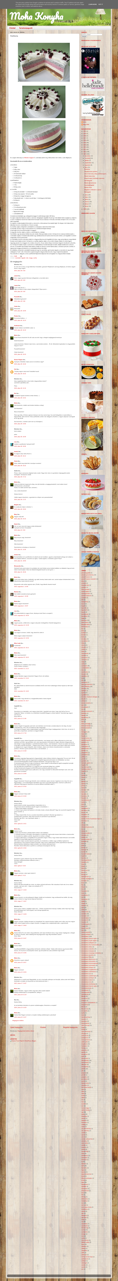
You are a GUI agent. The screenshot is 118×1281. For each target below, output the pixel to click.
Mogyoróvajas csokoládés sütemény (94, 178)
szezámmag (84, 1151)
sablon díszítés (85, 1110)
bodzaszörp (84, 626)
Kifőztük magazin (29, 157)
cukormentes (85, 653)
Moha (15, 335)
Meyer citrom (85, 928)
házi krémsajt (85, 767)
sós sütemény (85, 1130)
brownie (83, 634)
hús (82, 773)
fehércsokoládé (85, 727)
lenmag (83, 874)
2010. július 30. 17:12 (20, 476)
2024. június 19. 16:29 (20, 1007)
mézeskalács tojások (87, 980)
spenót (83, 1134)
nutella (83, 1029)
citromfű (83, 647)
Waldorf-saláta (85, 1242)
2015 (84, 142)
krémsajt (83, 849)
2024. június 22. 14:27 (20, 1017)
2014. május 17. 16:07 (20, 901)
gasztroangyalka (85, 740)
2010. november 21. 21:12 (21, 668)
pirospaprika (84, 1066)
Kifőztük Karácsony (86, 827)
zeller (82, 1252)
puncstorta (84, 1079)
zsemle (83, 1267)
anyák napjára (85, 591)
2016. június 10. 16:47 (20, 938)
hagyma (83, 765)
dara (82, 670)
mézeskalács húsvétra (87, 955)
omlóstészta (84, 1037)
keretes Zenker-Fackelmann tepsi (90, 818)
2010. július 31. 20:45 (20, 572)
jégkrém (83, 781)
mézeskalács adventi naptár (89, 938)
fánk (82, 721)
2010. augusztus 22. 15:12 (21, 647)
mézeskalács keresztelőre (88, 961)
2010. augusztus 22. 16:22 (21, 657)
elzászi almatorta (86, 703)
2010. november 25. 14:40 (21, 691)
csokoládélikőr (85, 668)
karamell (83, 798)
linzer (82, 893)
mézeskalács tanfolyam (87, 977)
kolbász (83, 837)
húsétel (83, 775)
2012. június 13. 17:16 (20, 733)
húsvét (83, 777)
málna (83, 909)
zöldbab (83, 1260)
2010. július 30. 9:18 (19, 270)
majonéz (83, 905)
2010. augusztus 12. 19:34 (21, 615)
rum (82, 1106)
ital (82, 779)
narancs (83, 1019)
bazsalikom (84, 616)
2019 (84, 133)
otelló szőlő (84, 1042)
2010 (84, 154)
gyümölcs (84, 761)
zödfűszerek (84, 1259)
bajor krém (84, 610)
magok (83, 903)
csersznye (84, 659)
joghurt (83, 783)
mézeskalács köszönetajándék (89, 963)
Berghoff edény (85, 624)
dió (82, 680)
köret (82, 843)
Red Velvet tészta (86, 1087)
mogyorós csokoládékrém (88, 1002)
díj (82, 678)
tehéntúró (84, 1159)
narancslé (84, 1021)
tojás (82, 1182)
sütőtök (83, 1145)
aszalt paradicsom (86, 595)
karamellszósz (85, 800)
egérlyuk (83, 690)
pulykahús (84, 1077)
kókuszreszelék (85, 833)
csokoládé (18, 258)
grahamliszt (84, 754)
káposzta (83, 794)
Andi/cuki (17, 325)
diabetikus (84, 676)
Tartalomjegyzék (25, 28)
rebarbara (84, 1085)
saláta (83, 1114)
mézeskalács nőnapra (87, 967)
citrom (83, 645)
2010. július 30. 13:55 (20, 423)
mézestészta (84, 994)
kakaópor (84, 789)
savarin (83, 1118)
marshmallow (85, 918)
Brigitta (16, 504)
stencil (83, 1137)
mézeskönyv (84, 990)
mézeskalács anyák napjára (89, 940)
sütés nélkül (84, 1143)
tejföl (82, 1165)
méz (82, 930)
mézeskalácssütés (86, 988)
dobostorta (84, 682)
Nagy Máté (86, 124)
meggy (31, 258)
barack (83, 612)
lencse (83, 872)
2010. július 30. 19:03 (20, 509)
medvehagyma (85, 924)
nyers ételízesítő (85, 1031)
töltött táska (84, 1199)
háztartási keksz (85, 769)
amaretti (83, 583)
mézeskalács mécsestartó (88, 965)
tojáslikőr (83, 1186)
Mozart (83, 1006)
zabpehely (84, 1250)
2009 (84, 209)
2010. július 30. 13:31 (20, 398)
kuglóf (83, 856)
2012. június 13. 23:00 (20, 773)
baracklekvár (84, 614)
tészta (83, 1176)
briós (82, 630)
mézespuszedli (85, 992)
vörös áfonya (85, 1240)
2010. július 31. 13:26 (20, 549)
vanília (35, 258)
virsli (82, 1236)
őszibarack (84, 1046)
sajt (82, 1112)
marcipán (84, 915)
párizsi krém (84, 1058)
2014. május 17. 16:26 (20, 914)
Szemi (16, 524)
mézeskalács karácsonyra (88, 959)
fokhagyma (84, 732)
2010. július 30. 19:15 (20, 518)
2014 (84, 145)
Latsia (16, 285)
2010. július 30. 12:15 (20, 388)
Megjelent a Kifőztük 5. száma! (92, 189)
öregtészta (84, 1044)
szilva (82, 1153)
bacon (83, 603)
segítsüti (83, 1120)
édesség (83, 688)
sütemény (84, 1141)
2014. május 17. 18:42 (20, 925)
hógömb (83, 771)
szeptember (88, 162)
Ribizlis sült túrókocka (90, 183)
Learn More (92, 4)
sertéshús (84, 1122)
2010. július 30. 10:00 (20, 310)
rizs (82, 1099)
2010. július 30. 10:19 (20, 330)
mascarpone (84, 920)
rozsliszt (83, 1103)
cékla (82, 643)
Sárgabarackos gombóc (90, 171)
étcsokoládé (84, 707)
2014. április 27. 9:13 (20, 875)
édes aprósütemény (86, 684)
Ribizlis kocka (88, 187)
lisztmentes (84, 899)
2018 (84, 135)
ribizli (82, 1093)
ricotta (83, 1095)
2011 (84, 151)
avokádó (83, 597)
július (86, 167)
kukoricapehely (85, 860)
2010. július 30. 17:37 (20, 499)
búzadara (84, 639)
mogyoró (83, 1000)
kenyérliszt (84, 814)
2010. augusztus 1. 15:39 (21, 596)
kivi (82, 829)
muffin (83, 1013)
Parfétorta (87, 169)
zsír (82, 1269)
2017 (84, 138)
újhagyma (84, 1215)
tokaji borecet (85, 1190)
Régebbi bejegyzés (70, 1027)
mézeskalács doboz (86, 946)
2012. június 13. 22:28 (20, 751)
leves (82, 882)
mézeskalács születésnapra (89, 975)
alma (82, 581)
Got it (100, 4)
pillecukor (84, 1064)
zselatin (83, 1265)
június (86, 195)
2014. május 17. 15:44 (20, 890)
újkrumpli (83, 1217)
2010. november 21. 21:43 (21, 678)
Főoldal (12, 28)
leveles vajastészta (86, 878)
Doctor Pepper (18, 359)
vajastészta (84, 1225)
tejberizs (83, 1163)
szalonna (83, 1147)
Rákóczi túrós (85, 1083)
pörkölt (83, 1075)
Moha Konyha (36, 15)
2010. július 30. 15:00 (20, 436)
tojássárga (84, 1188)
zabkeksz (84, 1246)
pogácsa (83, 1072)
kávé (82, 804)
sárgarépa (84, 1116)
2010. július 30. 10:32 (20, 373)
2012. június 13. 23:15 (20, 786)
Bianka (16, 591)
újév (82, 1213)
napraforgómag (85, 1017)
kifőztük (83, 825)
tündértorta (84, 1209)
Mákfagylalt (87, 192)
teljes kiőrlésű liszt (86, 1174)
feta (82, 730)
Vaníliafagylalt (88, 180)
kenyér (83, 812)
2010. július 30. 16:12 (20, 456)
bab (82, 599)
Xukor (83, 1244)
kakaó (83, 787)
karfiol (83, 802)
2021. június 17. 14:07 (20, 983)
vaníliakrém (84, 1232)
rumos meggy (85, 1108)
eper (82, 705)
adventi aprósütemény (87, 575)
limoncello (84, 891)
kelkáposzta (84, 808)
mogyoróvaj (84, 1004)
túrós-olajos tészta (86, 1207)
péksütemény (85, 1060)
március (87, 201)
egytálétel (84, 694)
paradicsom (84, 1054)
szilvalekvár (84, 1155)
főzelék (83, 736)
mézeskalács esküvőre (87, 949)
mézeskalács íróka (86, 957)
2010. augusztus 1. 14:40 (21, 586)
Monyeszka (17, 566)
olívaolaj (83, 1033)
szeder (83, 1149)
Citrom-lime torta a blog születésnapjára (95, 173)
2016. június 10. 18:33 (20, 972)
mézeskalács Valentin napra (89, 986)
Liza (15, 442)
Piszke (16, 316)
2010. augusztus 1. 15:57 (21, 606)
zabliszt (83, 1248)
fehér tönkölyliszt (86, 725)
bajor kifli (83, 608)
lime (82, 889)
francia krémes (85, 738)
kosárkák (83, 841)
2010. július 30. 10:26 (20, 364)
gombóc (83, 750)
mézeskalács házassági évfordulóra (91, 953)
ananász (83, 587)
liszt (82, 897)
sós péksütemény (86, 1128)
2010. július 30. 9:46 (19, 301)
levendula (84, 880)
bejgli (82, 618)
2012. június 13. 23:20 (20, 796)
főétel (82, 734)
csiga (82, 661)
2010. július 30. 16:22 (20, 465)
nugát (83, 1027)
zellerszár (84, 1254)
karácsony (84, 796)
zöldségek (84, 1263)
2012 (84, 149)
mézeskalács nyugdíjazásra (89, 969)
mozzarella (84, 1011)
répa (82, 1089)
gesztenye (84, 744)
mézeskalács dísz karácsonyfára (90, 944)
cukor (82, 651)
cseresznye (84, 657)
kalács (83, 792)
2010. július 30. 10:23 (20, 354)
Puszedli (16, 296)
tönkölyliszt (84, 1201)
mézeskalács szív (86, 973)
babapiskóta (84, 601)
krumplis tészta (85, 854)
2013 (84, 147)
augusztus (88, 165)
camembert (84, 641)
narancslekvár (85, 1023)
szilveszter (84, 1157)
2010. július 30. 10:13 (20, 320)
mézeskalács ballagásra (88, 942)
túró (82, 1203)
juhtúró (83, 785)
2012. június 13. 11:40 (20, 718)
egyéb (83, 692)
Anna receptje (85, 589)
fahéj (82, 719)
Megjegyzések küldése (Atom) (26, 1031)
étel (82, 709)
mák (27, 258)
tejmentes (84, 1168)
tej (82, 1161)
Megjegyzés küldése (18, 1020)
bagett (83, 606)
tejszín (83, 1172)
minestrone (84, 998)
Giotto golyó (84, 746)
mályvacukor (84, 911)
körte (82, 845)
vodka (83, 1238)
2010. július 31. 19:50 (20, 560)
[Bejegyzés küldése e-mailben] (21, 256)
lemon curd (84, 870)
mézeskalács (85, 936)
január (87, 206)
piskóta (83, 1068)
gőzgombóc (84, 752)
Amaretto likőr (85, 585)
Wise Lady (17, 643)
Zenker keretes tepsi (87, 1256)
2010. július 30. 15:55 (20, 446)
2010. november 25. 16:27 (21, 700)
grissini (83, 758)
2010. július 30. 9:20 (19, 280)
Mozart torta (84, 1008)
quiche (83, 1081)
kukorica (83, 858)
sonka (83, 1126)
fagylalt (23, 258)
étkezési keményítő (86, 711)
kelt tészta (84, 810)
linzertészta (84, 895)
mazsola (83, 922)
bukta (82, 637)
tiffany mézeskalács (86, 1178)
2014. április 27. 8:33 (20, 865)
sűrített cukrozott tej (86, 1139)
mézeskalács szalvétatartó (88, 971)
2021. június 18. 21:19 (20, 994)
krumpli (83, 851)
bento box (84, 620)
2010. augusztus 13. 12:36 (21, 638)
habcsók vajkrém (86, 763)
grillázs (83, 756)
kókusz (83, 831)
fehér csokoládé (85, 723)
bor (82, 628)
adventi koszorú (85, 577)
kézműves (84, 820)
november (88, 158)
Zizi (15, 369)
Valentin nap (84, 1227)
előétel (83, 701)
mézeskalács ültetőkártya (88, 984)
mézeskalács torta (86, 982)
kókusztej (84, 835)
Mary (15, 514)
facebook (83, 713)
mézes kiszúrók (85, 932)
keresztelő (84, 816)
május (86, 197)
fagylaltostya (84, 717)
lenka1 (16, 451)
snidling (83, 1124)
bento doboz (84, 622)
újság (82, 1219)
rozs (82, 1101)
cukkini (83, 649)
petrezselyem (85, 1062)
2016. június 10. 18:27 (20, 962)
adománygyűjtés (85, 572)
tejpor (83, 1170)
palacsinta (84, 1050)
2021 (84, 131)
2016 (84, 140)
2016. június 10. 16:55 (20, 952)
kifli (82, 823)
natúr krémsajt (85, 1025)
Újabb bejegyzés (16, 1027)
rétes (82, 1091)
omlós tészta (84, 1035)
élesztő (83, 698)
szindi (16, 275)
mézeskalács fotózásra (87, 951)
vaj (82, 1221)
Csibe (16, 306)
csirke (83, 663)
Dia (15, 393)
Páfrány (83, 1048)
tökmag (83, 1196)
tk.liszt (83, 1180)
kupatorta (84, 862)
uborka (83, 1211)
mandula (83, 913)
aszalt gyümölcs (85, 593)
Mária (15, 620)
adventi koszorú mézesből (88, 579)
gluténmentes (85, 748)
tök (82, 1194)
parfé (82, 1056)
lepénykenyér (85, 876)
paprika (83, 1052)
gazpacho (84, 742)
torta (82, 1192)
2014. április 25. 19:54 (20, 848)
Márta (15, 930)
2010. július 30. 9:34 (19, 291)
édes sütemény (85, 686)
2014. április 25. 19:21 (20, 823)
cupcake (83, 655)
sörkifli (83, 1132)
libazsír (83, 887)
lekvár (83, 868)
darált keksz (84, 672)
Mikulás (83, 996)
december (88, 156)
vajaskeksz (84, 1223)
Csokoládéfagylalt (89, 185)
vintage (83, 1234)
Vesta (15, 461)
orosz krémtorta (85, 1039)
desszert (83, 674)
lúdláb (83, 901)
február (87, 204)
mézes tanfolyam (86, 934)
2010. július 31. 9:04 (19, 530)
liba (82, 885)
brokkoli (83, 632)
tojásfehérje (84, 1184)
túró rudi (83, 1205)
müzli (82, 1015)
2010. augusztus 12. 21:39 (21, 625)
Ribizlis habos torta (89, 176)
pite (82, 1070)
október (87, 160)
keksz (83, 806)
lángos (83, 866)
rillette (83, 1097)
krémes (83, 847)
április (86, 199)
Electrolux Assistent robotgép (89, 697)
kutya (82, 864)
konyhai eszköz (85, 839)
